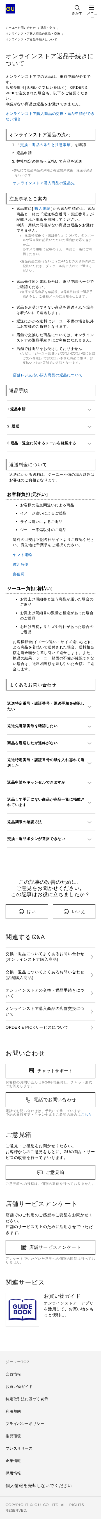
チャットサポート (55, 1070)
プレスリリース (19, 1448)
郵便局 (18, 574)
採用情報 (13, 1473)
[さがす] (77, 5)
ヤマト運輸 (22, 555)
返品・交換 (48, 27)
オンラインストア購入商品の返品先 (44, 183)
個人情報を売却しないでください (39, 1485)
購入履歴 (42, 208)
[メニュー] (91, 5)
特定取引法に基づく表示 (27, 1399)
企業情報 (13, 1461)
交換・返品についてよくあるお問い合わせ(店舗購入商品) (45, 975)
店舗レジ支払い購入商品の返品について (47, 375)
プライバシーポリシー (25, 1424)
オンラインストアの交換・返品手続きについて (45, 993)
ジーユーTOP (17, 1362)
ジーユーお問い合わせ (21, 27)
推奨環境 (13, 1436)
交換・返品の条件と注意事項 (45, 145)
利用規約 (13, 1411)
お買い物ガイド (19, 1386)
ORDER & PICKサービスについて (37, 1027)
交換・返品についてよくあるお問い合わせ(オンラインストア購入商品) (45, 956)
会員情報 (13, 1374)
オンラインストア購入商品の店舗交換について (45, 1011)
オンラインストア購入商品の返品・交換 (33, 33)
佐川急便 (20, 564)
